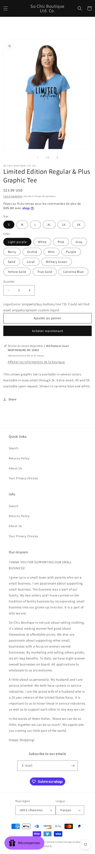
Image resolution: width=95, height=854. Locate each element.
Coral (31, 262)
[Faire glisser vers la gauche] (38, 157)
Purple (71, 252)
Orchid (32, 252)
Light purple (17, 242)
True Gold (44, 272)
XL (49, 225)
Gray (79, 242)
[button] (5, 8)
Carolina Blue (73, 272)
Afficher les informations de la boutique (36, 362)
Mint (51, 252)
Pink (61, 242)
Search (14, 448)
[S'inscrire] (73, 765)
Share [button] (12, 399)
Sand (11, 262)
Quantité (8, 281)
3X (78, 225)
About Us (15, 468)
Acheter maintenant (47, 331)
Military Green (56, 262)
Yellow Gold (17, 272)
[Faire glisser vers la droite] (57, 157)
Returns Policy (19, 458)
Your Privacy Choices (23, 478)
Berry (12, 252)
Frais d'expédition (12, 196)
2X (64, 225)
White (42, 242)
